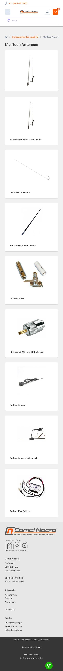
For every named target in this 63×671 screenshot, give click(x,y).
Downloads (10, 602)
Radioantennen (17, 405)
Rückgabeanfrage (13, 622)
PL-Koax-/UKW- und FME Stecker (27, 351)
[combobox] (31, 20)
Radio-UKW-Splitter (20, 511)
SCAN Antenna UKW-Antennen (26, 139)
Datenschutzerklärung (31, 647)
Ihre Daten (10, 609)
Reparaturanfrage (13, 626)
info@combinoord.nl (14, 581)
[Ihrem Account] (47, 12)
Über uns (9, 598)
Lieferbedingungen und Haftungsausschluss (31, 640)
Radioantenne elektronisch (23, 458)
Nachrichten (11, 594)
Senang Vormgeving (35, 658)
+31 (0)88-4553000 (18, 3)
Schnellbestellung (13, 630)
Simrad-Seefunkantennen (23, 245)
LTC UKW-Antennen (20, 192)
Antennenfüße (17, 298)
